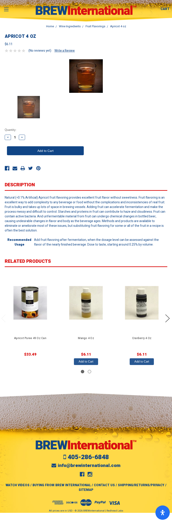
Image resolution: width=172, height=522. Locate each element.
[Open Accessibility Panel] (162, 512)
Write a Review (64, 50)
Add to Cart (86, 361)
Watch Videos (18, 485)
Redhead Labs (115, 511)
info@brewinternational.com (89, 465)
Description (20, 184)
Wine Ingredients (70, 26)
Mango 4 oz (86, 338)
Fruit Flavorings (95, 26)
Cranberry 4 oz (142, 338)
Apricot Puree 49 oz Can (30, 338)
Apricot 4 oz (118, 26)
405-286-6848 (88, 457)
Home (50, 26)
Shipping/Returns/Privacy (141, 485)
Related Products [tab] (28, 261)
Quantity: (11, 130)
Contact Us (104, 485)
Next (167, 318)
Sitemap (86, 490)
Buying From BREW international (61, 485)
